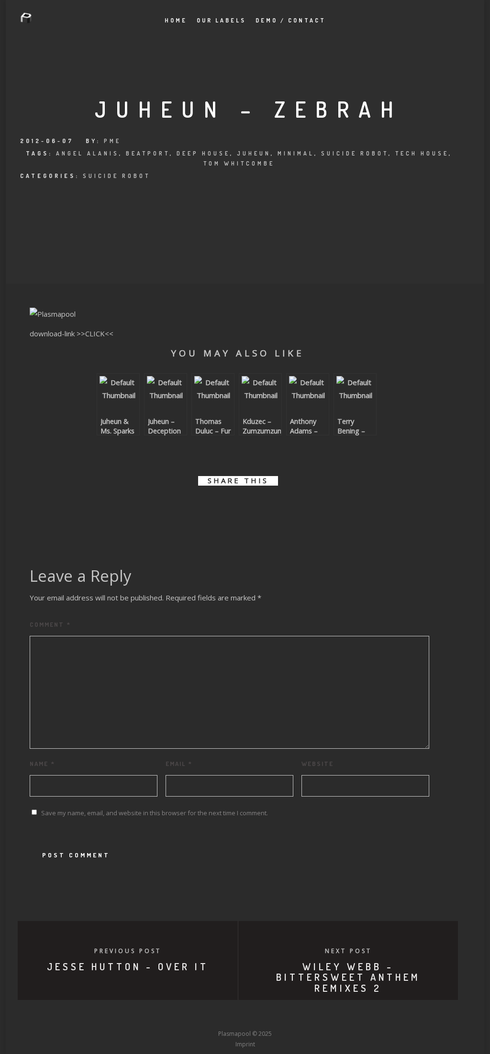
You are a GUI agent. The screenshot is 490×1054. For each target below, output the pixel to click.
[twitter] (205, 508)
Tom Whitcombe (239, 163)
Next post (348, 951)
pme (112, 140)
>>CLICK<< (95, 333)
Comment (50, 624)
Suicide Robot (355, 153)
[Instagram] (227, 1016)
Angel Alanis (87, 153)
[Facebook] (174, 1016)
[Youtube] (245, 1016)
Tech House (422, 153)
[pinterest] (248, 508)
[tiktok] (316, 1016)
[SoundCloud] (280, 1016)
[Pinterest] (298, 1016)
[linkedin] (227, 508)
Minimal (296, 153)
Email (179, 763)
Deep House (203, 153)
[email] (291, 508)
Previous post (127, 951)
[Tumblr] (209, 1016)
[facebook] (184, 508)
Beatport (148, 153)
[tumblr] (270, 508)
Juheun (254, 153)
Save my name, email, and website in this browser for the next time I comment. (154, 813)
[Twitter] (192, 1016)
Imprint (245, 1044)
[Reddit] (263, 1016)
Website (317, 763)
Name (42, 763)
